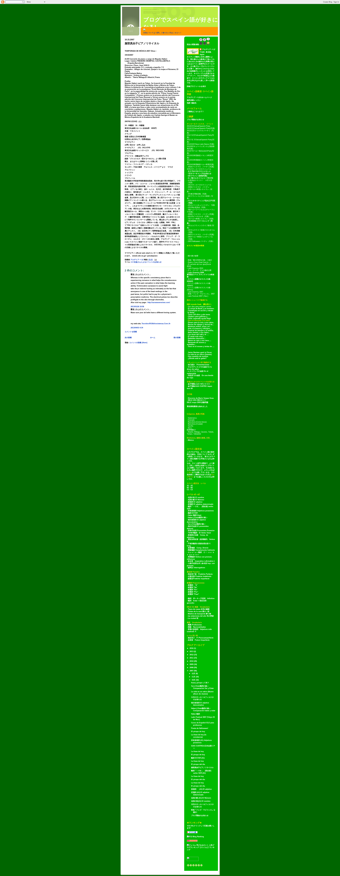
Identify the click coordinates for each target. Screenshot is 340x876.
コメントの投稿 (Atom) (138, 343)
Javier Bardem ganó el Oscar (200, 352)
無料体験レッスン (194, 100)
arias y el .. (206, 326)
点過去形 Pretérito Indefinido (199, 576)
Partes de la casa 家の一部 (198, 611)
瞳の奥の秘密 (193, 256)
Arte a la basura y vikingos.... (200, 328)
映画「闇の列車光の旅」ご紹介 (200, 260)
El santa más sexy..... (196, 336)
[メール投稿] (155, 260)
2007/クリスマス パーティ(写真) (201, 235)
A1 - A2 (190, 486)
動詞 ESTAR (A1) (198, 758)
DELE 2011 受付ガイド (197, 400)
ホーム (152, 338)
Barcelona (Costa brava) (197, 422)
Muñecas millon (194, 326)
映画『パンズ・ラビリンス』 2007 (201, 294)
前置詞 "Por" (193, 592)
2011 (192, 658)
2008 (192, 668)
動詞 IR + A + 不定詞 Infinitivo (201, 598)
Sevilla (190, 426)
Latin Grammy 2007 (195, 292)
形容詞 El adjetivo (195, 502)
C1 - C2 (190, 490)
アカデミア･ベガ (208, 49)
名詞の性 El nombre (196, 497)
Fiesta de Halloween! (199, 728)
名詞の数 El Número (196, 500)
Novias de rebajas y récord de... (201, 324)
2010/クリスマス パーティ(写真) (201, 167)
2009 (192, 664)
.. (201, 326)
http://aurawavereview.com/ (159, 302)
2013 (192, 651)
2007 (192, 671)
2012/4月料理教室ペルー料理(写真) (200, 164)
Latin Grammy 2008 (196, 273)
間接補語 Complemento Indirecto (201, 550)
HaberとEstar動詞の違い (197, 517)
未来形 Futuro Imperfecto (198, 640)
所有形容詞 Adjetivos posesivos (201, 511)
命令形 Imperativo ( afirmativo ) (201, 561)
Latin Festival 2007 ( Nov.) (198, 296)
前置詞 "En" (192, 590)
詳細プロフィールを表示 (196, 86)
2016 (192, 648)
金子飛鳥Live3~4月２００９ (199, 384)
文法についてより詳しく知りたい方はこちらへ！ (162, 32)
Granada (191, 420)
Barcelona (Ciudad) (195, 424)
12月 (194, 674)
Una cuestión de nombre (198, 356)
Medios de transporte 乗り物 (199, 614)
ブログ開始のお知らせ (195, 120)
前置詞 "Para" (193, 594)
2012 (192, 655)
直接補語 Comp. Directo (198, 548)
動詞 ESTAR (193, 513)
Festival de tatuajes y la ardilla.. (201, 330)
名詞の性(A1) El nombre (200, 801)
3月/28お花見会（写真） (197, 207)
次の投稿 (128, 338)
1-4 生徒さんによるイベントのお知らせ (146, 262)
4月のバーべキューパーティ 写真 (201, 205)
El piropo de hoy (198, 731)
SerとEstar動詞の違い (196, 524)
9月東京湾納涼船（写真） (198, 194)
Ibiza (190, 428)
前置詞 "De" (192, 587)
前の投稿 (177, 338)
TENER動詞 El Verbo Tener (199, 533)
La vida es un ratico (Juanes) (200, 354)
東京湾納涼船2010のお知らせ (199, 171)
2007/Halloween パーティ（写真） (201, 241)
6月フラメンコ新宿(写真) (197, 176)
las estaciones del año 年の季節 (201, 616)
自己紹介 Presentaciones (198, 365)
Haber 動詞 (195, 714)
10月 (194, 680)
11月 (194, 677)
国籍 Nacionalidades (197, 627)
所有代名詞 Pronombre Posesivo (201, 531)
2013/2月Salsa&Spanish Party (198, 126)
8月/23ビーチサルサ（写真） (199, 216)
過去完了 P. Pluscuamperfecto (200, 638)
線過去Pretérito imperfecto (198, 579)
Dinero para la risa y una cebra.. (201, 322)
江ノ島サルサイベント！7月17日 (200, 178)
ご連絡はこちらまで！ (195, 111)
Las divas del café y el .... (198, 334)
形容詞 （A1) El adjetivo (201, 789)
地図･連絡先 (191, 103)
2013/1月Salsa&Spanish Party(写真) (201, 128)
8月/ (189, 201)
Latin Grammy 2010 (195, 268)
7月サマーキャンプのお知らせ (199, 174)
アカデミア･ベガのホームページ (199, 97)
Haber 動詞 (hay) (194, 515)
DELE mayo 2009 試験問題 (197, 402)
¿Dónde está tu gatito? (197, 358)
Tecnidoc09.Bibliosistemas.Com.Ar (156, 324)
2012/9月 (190, 146)
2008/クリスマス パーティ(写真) (201, 214)
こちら (189, 472)
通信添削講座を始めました (197, 406)
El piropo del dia (198, 764)
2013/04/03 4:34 (137, 328)
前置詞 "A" (193, 585)
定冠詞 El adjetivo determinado (200, 504)
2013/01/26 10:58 (137, 307)
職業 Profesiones (195, 625)
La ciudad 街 (193, 618)
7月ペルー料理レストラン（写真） (201, 219)
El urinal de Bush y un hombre (200, 309)
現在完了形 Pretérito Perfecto (200, 574)
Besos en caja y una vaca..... (199, 340)
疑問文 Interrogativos (196, 568)
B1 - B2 (190, 488)
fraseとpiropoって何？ (200, 683)
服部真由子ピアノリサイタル (202, 767)
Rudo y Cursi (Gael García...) (199, 262)
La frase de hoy (197, 751)
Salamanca (192, 418)
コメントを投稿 (131, 332)
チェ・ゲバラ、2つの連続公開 (199, 270)
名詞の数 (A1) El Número (201, 798)
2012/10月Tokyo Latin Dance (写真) (200, 144)
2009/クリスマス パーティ (198, 187)
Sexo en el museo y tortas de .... (201, 346)
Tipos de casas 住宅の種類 (198, 609)
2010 (192, 661)
